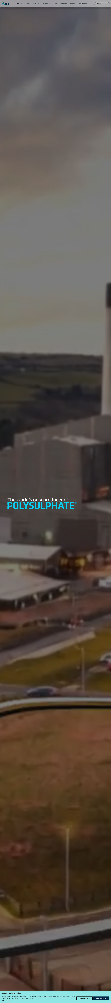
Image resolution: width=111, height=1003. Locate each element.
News (55, 4)
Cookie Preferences (84, 998)
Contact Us (63, 4)
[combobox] (102, 3)
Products (45, 4)
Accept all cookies (101, 998)
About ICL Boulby (32, 4)
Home (18, 4)
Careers (72, 4)
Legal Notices (82, 4)
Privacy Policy (6, 1000)
